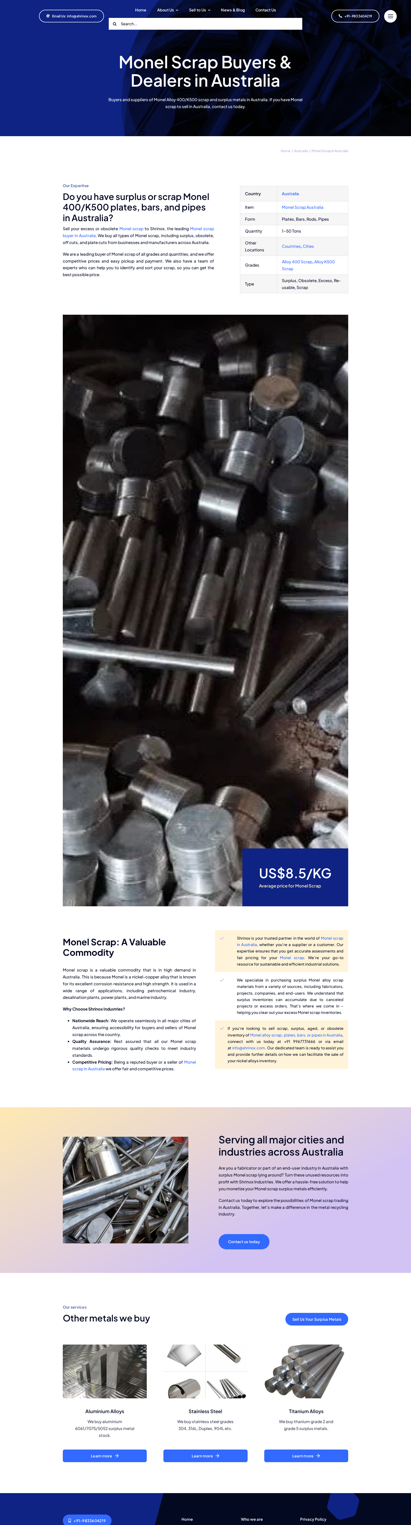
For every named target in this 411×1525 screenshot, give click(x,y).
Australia (290, 193)
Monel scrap (131, 228)
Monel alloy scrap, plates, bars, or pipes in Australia (296, 1034)
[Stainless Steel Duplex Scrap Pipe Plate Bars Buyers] (205, 1346)
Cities (308, 246)
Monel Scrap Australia (302, 207)
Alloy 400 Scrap (297, 261)
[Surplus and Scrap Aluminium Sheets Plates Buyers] (105, 1346)
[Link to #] (390, 16)
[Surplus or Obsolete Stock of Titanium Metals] (306, 1346)
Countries (291, 246)
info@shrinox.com (248, 1047)
